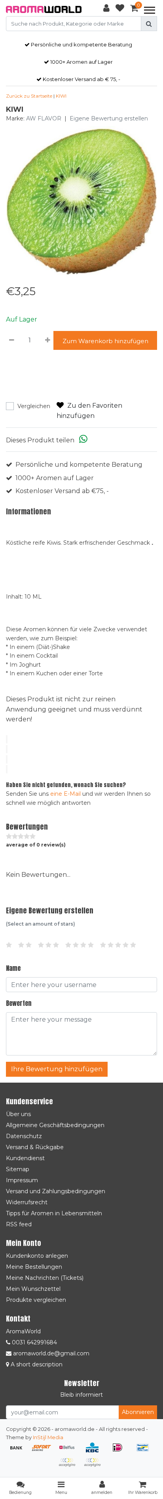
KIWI (61, 96)
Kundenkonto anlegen (37, 1255)
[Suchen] (149, 23)
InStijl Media (48, 1437)
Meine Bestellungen (34, 1266)
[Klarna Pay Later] (69, 1466)
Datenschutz (24, 1136)
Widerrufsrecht (26, 1202)
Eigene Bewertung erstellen (109, 118)
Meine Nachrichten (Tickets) (44, 1277)
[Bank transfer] (19, 1451)
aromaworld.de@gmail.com (51, 1353)
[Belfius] (69, 1451)
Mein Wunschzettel (33, 1288)
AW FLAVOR (43, 118)
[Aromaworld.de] (44, 9)
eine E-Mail (65, 793)
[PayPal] (94, 1466)
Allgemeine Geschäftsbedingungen (55, 1125)
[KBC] (95, 1451)
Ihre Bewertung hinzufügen (56, 1069)
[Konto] (106, 9)
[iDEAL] (120, 1451)
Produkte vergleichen (36, 1299)
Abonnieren (138, 1412)
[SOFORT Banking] (44, 1451)
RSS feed (19, 1224)
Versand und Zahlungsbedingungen (55, 1191)
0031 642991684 (33, 1342)
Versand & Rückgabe (35, 1147)
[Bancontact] (145, 1451)
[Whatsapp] (83, 440)
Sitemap (17, 1169)
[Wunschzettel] (120, 9)
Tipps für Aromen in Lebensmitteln (54, 1213)
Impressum (22, 1180)
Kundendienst (25, 1158)
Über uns (18, 1114)
